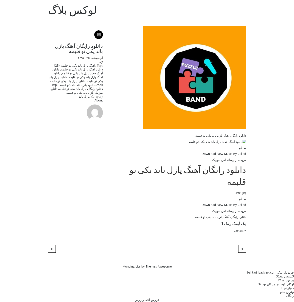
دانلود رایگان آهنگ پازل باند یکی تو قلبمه (79, 48)
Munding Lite (131, 266)
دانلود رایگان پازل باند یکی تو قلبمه (81, 89)
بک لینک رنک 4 (233, 223)
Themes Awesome (158, 266)
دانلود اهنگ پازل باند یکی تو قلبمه (78, 75)
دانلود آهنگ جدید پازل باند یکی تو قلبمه (77, 71)
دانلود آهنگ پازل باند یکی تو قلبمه (82, 69)
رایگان (290, 296)
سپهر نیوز (240, 230)
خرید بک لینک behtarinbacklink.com (270, 272)
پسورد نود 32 (285, 280)
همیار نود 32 (286, 288)
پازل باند (84, 96)
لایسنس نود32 (285, 276)
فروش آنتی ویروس (147, 300)
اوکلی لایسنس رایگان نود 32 (276, 284)
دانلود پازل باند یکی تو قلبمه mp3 (73, 85)
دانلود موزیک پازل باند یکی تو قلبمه (76, 91)
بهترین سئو (287, 292)
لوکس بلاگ (72, 9)
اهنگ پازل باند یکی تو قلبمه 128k (74, 65)
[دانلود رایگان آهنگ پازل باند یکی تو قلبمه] (177, 77)
